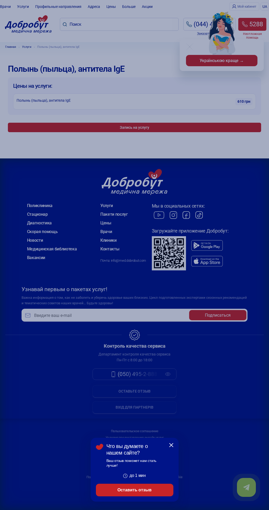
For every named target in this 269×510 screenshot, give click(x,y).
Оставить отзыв (134, 490)
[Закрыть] (171, 445)
